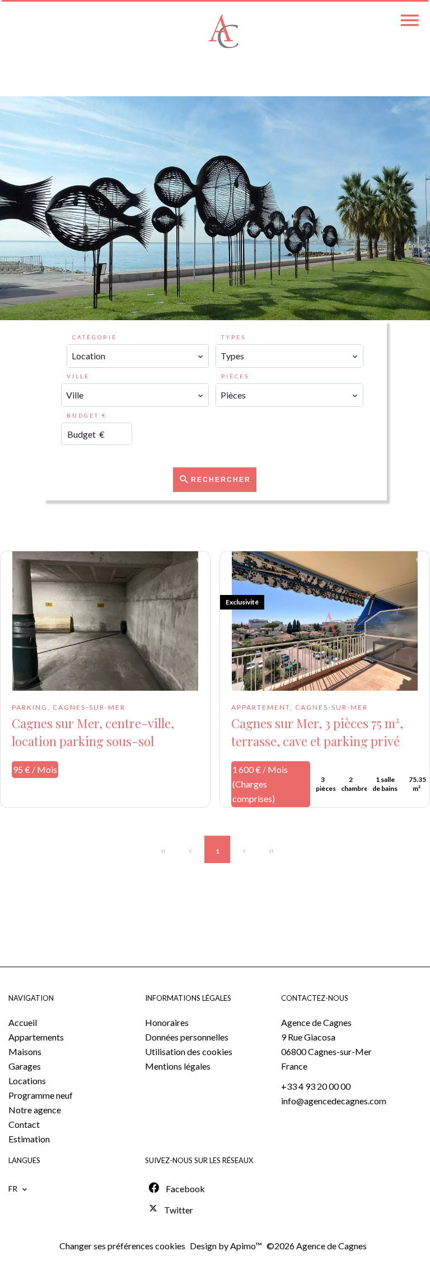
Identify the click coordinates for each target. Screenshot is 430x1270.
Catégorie (94, 337)
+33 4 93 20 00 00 (315, 1086)
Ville (78, 376)
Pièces (235, 376)
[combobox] (137, 356)
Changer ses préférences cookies (122, 1245)
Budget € (87, 415)
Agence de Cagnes (316, 1022)
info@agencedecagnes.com (333, 1100)
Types (233, 337)
